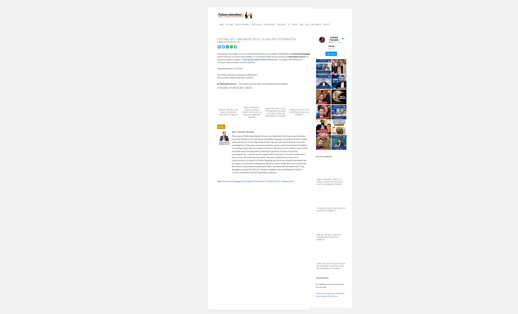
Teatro (295, 24)
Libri (301, 24)
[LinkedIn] (224, 143)
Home (221, 24)
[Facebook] (220, 143)
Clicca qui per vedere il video (254, 59)
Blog (307, 24)
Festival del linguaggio (231, 181)
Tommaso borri (287, 181)
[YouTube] (227, 143)
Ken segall (247, 181)
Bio (222, 127)
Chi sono (229, 24)
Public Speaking (242, 24)
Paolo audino (259, 181)
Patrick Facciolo (272, 181)
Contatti (326, 24)
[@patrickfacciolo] (322, 40)
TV (289, 24)
